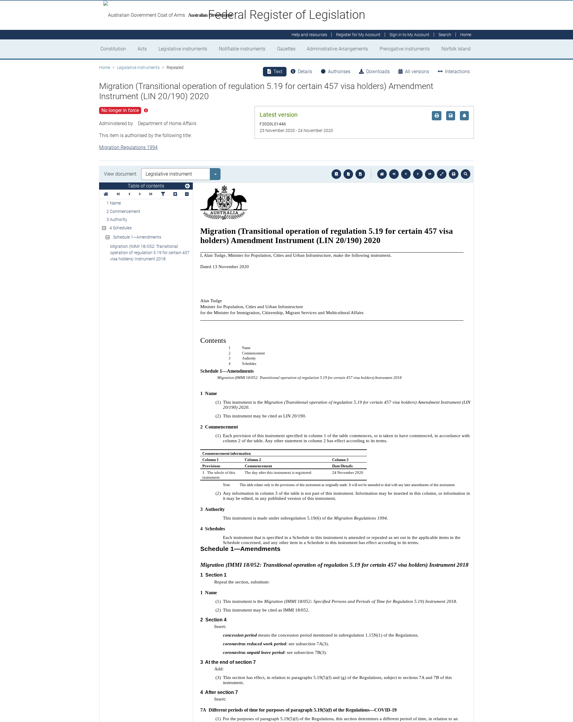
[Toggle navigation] (187, 186)
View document (120, 174)
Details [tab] (305, 71)
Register (358, 34)
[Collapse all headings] (186, 194)
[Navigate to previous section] (406, 174)
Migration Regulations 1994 (128, 147)
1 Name (114, 203)
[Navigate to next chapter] (430, 174)
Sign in (409, 34)
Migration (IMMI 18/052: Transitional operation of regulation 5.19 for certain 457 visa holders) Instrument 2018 (150, 252)
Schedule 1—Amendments (137, 237)
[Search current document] (465, 174)
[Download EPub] (336, 174)
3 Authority (117, 219)
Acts (142, 49)
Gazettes (286, 49)
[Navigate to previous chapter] (394, 174)
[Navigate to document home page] (106, 194)
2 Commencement (123, 211)
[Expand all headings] (175, 194)
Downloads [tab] (378, 71)
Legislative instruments (182, 49)
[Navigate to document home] (382, 174)
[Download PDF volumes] (348, 174)
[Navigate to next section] (418, 174)
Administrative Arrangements (337, 49)
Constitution (113, 49)
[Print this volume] (453, 174)
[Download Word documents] (360, 174)
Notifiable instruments (242, 49)
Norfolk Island (456, 49)
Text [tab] (277, 71)
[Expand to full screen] (441, 174)
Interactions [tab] (457, 71)
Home (104, 67)
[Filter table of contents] (163, 194)
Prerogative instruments (405, 49)
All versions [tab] (417, 71)
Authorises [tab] (339, 71)
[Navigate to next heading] (140, 194)
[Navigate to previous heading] (129, 194)
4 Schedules (121, 227)
